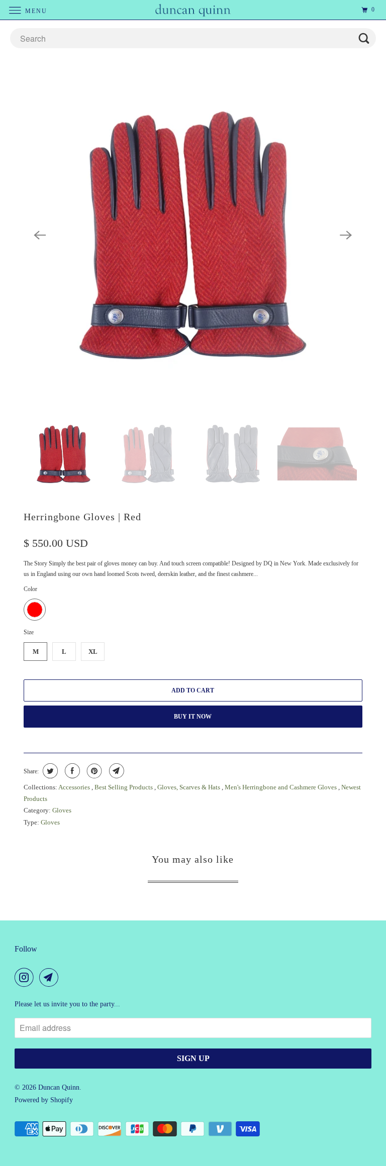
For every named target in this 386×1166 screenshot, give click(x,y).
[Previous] (40, 235)
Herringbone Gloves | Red (82, 516)
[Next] (346, 235)
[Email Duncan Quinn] (50, 977)
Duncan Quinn (58, 1087)
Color (30, 589)
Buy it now (193, 716)
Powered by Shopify (44, 1100)
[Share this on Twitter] (49, 770)
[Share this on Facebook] (71, 770)
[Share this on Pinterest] (93, 770)
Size (29, 632)
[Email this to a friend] (115, 770)
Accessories (74, 787)
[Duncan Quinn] (193, 10)
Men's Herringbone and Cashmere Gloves (281, 787)
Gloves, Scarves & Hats (189, 787)
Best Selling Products (124, 787)
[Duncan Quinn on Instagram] (26, 977)
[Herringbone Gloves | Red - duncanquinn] (193, 235)
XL (93, 651)
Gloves (61, 810)
